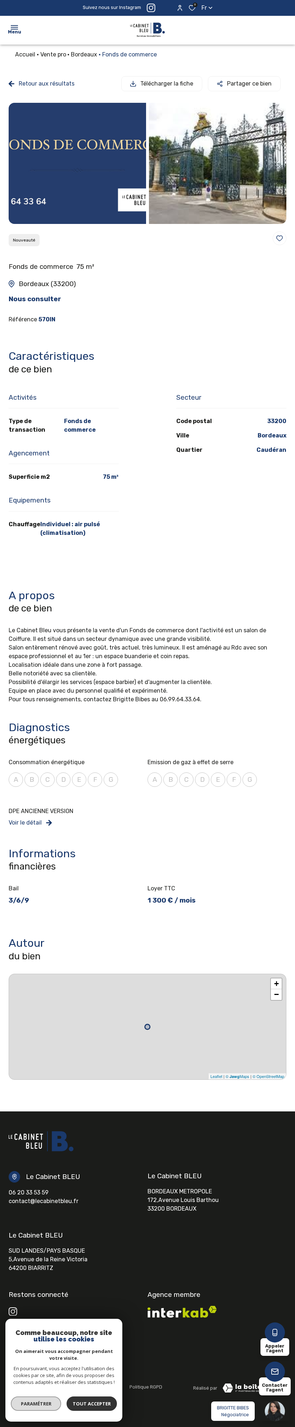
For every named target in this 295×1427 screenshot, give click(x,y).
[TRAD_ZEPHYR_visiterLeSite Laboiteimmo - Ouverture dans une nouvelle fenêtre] (251, 1388)
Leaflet (216, 1076)
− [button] (276, 994)
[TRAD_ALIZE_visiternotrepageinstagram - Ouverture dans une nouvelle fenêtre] (13, 1311)
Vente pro (53, 54)
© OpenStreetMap (268, 1076)
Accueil (25, 54)
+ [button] (276, 983)
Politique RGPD (146, 1387)
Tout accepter (92, 1403)
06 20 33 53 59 (29, 1192)
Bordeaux (84, 54)
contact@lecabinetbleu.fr (43, 1201)
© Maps (237, 1076)
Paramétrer (36, 1403)
